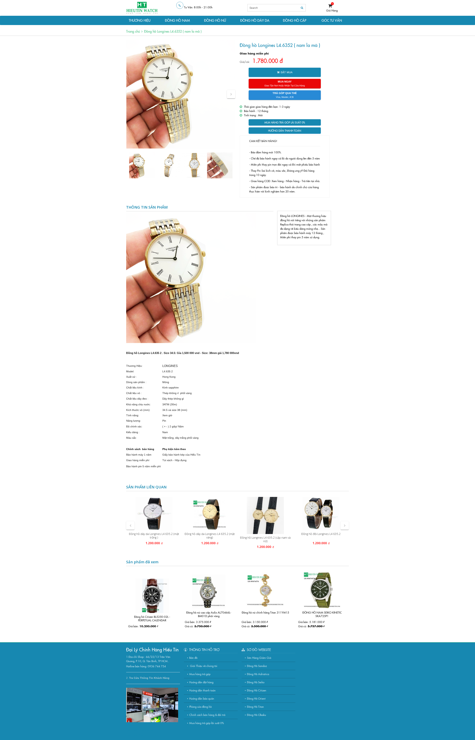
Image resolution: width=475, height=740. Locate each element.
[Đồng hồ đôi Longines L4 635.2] (321, 513)
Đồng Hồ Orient (256, 698)
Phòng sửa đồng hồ (200, 706)
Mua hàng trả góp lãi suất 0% (284, 122)
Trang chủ (133, 31)
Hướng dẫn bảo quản (201, 698)
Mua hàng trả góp (199, 674)
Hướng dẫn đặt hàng (201, 682)
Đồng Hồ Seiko (255, 682)
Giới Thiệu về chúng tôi (203, 666)
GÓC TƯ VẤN (332, 20)
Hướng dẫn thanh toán (284, 130)
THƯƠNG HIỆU (139, 20)
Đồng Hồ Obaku (256, 715)
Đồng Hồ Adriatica (258, 674)
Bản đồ (193, 658)
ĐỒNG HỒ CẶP (294, 20)
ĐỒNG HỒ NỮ (215, 20)
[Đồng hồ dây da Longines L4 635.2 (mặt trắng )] (154, 513)
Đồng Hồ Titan (255, 706)
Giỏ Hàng (332, 10)
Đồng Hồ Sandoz (257, 666)
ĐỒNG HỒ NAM (177, 20)
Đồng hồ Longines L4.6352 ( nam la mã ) (173, 31)
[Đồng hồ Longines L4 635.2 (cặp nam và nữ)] (265, 515)
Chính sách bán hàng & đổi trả (207, 715)
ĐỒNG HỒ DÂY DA (254, 20)
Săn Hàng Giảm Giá (259, 658)
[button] (130, 94)
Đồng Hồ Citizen (256, 690)
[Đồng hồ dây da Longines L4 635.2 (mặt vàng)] (209, 513)
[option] (180, 94)
